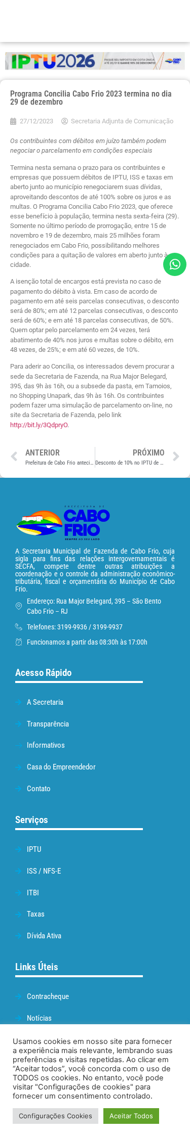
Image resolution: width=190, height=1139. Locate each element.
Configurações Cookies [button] (55, 1116)
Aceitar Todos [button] (131, 1116)
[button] (136, 21)
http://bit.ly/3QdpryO (38, 425)
